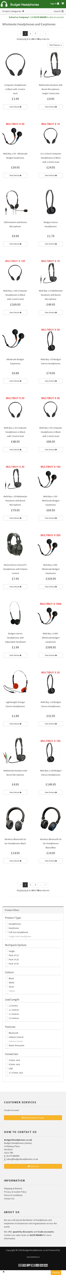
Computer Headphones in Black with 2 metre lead (15, 89)
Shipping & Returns (13, 1188)
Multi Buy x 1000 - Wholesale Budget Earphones (50, 637)
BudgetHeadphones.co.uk (35, 1250)
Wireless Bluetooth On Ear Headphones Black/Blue (51, 843)
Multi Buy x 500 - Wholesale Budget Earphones (50, 569)
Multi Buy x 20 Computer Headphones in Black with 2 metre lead (15, 432)
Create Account (11, 1110)
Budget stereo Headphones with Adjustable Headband (15, 637)
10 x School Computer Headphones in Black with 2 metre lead (50, 157)
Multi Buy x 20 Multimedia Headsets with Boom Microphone (15, 500)
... (40, 33)
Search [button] (58, 11)
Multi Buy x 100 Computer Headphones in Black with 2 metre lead (15, 294)
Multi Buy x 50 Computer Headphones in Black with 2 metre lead (50, 432)
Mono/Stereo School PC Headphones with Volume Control (15, 569)
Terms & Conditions (13, 1195)
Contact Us (9, 1198)
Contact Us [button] (34, 1166)
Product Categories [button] (12, 11)
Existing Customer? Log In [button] (33, 1117)
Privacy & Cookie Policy (15, 1191)
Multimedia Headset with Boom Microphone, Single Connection (50, 89)
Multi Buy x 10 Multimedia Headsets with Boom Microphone (50, 294)
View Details (14, 107)
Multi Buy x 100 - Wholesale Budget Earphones (50, 500)
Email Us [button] (56, 1272)
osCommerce (33, 1256)
